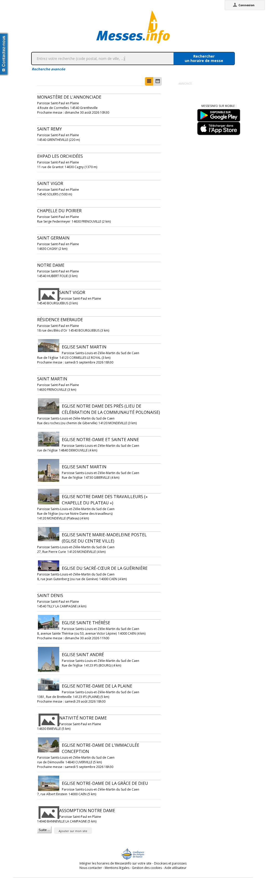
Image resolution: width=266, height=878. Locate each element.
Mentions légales (117, 868)
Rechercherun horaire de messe (204, 58)
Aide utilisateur (175, 868)
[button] (149, 81)
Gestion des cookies (147, 868)
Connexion (246, 5)
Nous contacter (90, 868)
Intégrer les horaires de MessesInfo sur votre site (115, 863)
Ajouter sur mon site (73, 831)
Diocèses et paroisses (170, 863)
